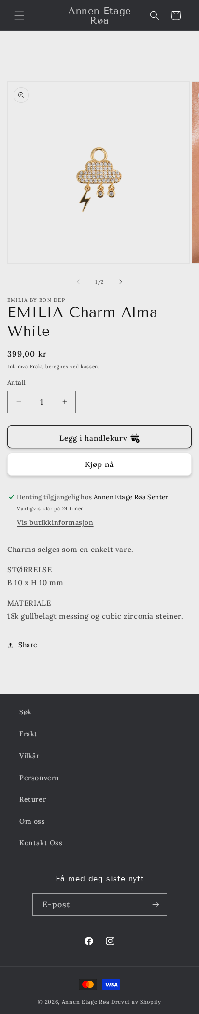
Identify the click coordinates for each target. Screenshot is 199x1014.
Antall (16, 382)
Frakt (37, 366)
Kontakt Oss (41, 843)
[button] (19, 15)
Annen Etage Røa (86, 1002)
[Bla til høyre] (120, 281)
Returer (32, 799)
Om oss (32, 821)
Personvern (39, 777)
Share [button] (28, 644)
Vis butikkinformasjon (55, 522)
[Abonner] (156, 904)
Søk (25, 712)
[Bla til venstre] (78, 281)
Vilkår (29, 756)
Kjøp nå (99, 464)
